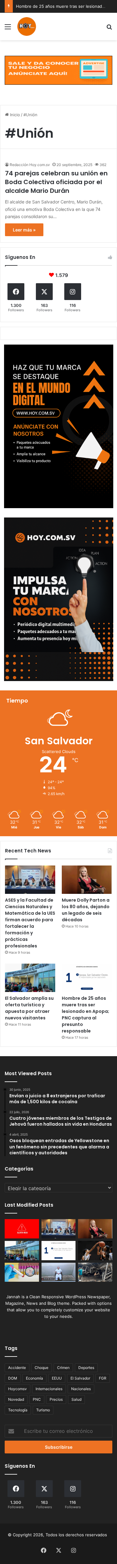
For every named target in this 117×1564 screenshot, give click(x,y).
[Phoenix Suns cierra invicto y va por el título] (95, 1250)
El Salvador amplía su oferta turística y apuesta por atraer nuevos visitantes (29, 1008)
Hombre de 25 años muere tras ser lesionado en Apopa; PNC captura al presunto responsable (85, 1014)
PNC (37, 1399)
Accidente (17, 1367)
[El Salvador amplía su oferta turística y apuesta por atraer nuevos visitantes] (30, 978)
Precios (56, 1399)
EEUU (57, 1378)
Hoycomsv (17, 1388)
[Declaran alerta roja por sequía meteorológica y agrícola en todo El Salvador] (22, 1228)
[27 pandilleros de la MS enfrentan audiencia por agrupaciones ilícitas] (58, 1272)
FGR (102, 1378)
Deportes (86, 1367)
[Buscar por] (109, 29)
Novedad (16, 1399)
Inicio (14, 114)
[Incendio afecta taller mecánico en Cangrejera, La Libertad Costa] (95, 1272)
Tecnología (17, 1410)
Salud (76, 1399)
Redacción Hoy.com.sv (30, 164)
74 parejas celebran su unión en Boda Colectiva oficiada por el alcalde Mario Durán (56, 182)
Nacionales (81, 1388)
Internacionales (49, 1388)
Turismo (43, 1410)
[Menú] (8, 29)
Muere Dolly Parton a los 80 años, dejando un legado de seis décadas (86, 910)
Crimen (63, 1367)
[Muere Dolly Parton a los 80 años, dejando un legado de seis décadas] (87, 879)
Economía (34, 1378)
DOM (12, 1378)
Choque (41, 1367)
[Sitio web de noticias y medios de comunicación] (27, 26)
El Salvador (80, 1378)
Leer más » (24, 229)
